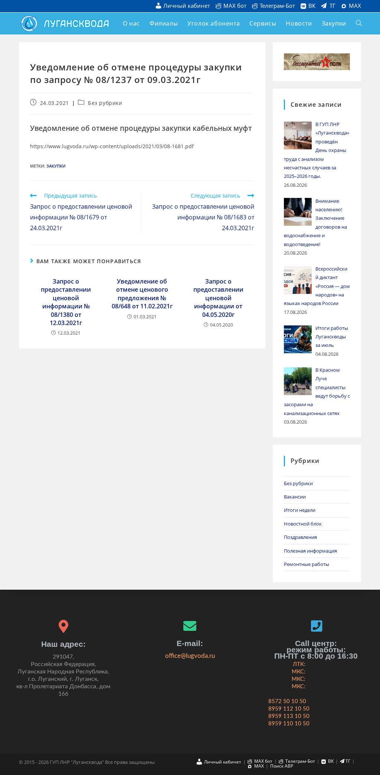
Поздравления (300, 537)
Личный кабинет (186, 6)
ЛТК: (299, 664)
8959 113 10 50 (288, 716)
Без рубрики (105, 102)
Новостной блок (303, 523)
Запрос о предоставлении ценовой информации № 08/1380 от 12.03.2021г (66, 302)
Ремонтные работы (306, 564)
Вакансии (295, 496)
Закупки (56, 166)
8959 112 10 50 (288, 709)
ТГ (332, 6)
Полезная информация (310, 550)
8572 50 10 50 (287, 701)
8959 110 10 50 (288, 723)
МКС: (298, 672)
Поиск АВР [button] (281, 766)
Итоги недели (299, 510)
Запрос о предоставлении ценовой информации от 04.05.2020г (218, 298)
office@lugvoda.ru (190, 656)
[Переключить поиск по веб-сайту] (359, 23)
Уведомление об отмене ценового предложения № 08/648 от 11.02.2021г (142, 293)
